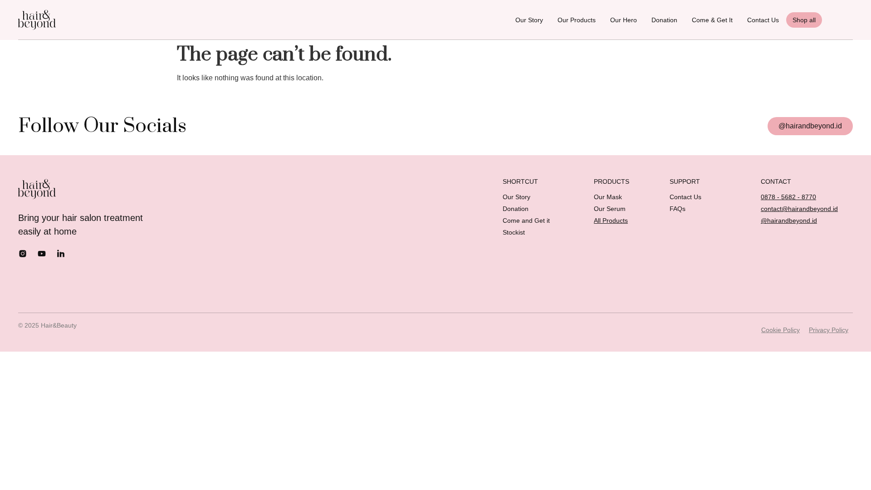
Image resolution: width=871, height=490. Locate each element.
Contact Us (763, 20)
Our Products (577, 20)
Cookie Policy (780, 329)
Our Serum (610, 208)
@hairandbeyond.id (789, 220)
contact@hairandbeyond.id (799, 208)
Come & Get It (712, 20)
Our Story (529, 20)
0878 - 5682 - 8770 (788, 197)
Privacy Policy (828, 329)
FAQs (677, 208)
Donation (664, 20)
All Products (611, 220)
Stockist (514, 232)
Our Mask (608, 197)
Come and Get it (526, 220)
